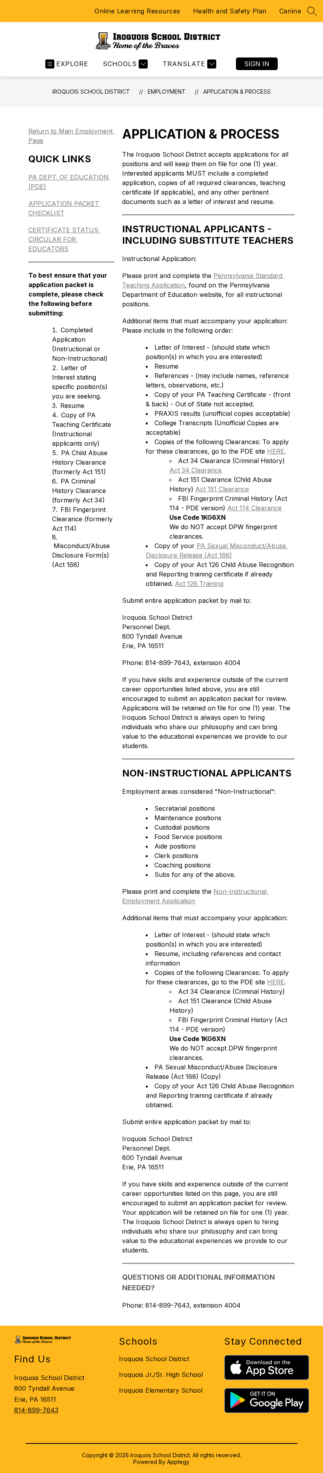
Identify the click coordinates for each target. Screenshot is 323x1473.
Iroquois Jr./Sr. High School (161, 1375)
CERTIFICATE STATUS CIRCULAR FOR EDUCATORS (64, 239)
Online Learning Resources (137, 11)
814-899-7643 (36, 1410)
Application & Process (237, 91)
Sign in (256, 64)
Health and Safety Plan (230, 11)
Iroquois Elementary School (160, 1390)
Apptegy (178, 1461)
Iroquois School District (91, 91)
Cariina (290, 11)
